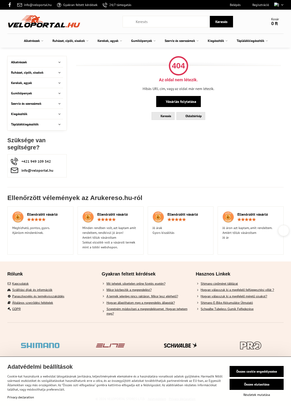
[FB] (11, 5)
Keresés (221, 21)
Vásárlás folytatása (180, 101)
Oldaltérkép (193, 116)
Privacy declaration (20, 397)
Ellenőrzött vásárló (42, 214)
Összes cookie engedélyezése (256, 371)
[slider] (36, 219)
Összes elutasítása (256, 384)
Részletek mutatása (256, 395)
